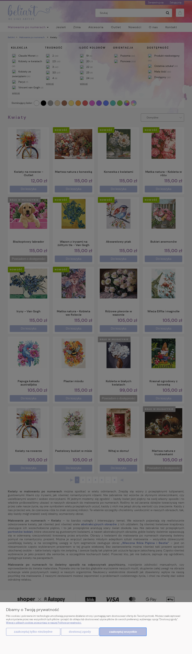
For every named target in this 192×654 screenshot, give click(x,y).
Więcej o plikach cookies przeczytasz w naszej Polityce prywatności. (44, 622)
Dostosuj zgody (80, 631)
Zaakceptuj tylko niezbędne (33, 631)
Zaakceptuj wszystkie (123, 631)
